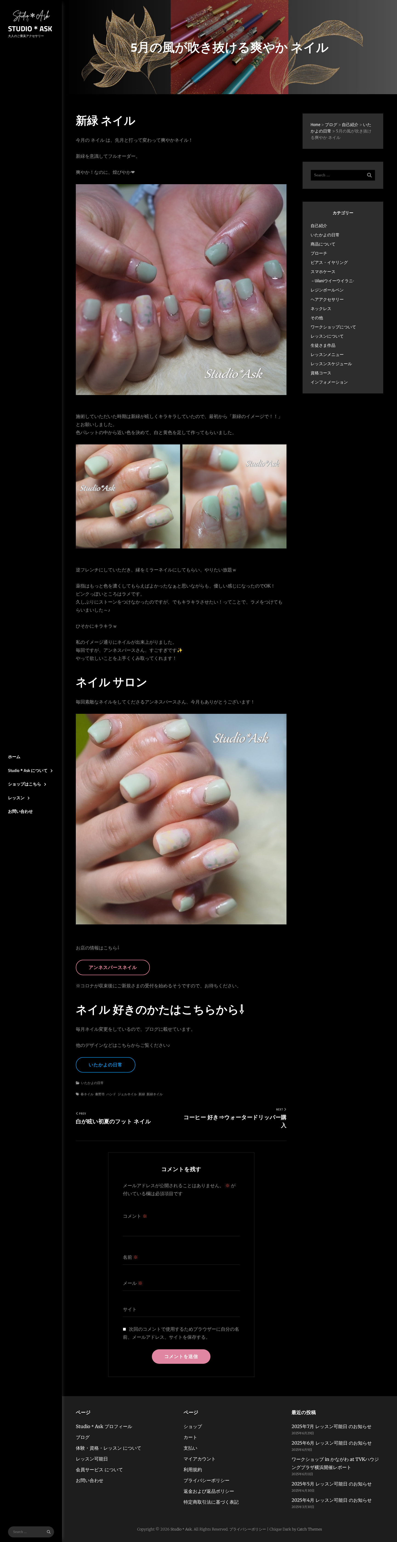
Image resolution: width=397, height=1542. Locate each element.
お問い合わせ (20, 811)
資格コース (321, 372)
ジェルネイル (127, 1094)
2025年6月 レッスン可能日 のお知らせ (332, 1443)
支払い (190, 1448)
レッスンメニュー (327, 354)
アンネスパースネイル (113, 967)
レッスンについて (327, 336)
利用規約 (193, 1469)
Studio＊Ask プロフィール (104, 1426)
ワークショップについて (333, 327)
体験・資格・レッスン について (108, 1448)
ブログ (83, 1437)
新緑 (142, 1094)
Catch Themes (309, 1529)
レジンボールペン (327, 290)
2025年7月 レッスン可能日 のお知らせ (331, 1426)
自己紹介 (319, 225)
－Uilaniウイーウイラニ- (332, 280)
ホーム (14, 757)
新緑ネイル (155, 1094)
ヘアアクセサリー (327, 299)
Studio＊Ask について (28, 770)
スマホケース (323, 271)
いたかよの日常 (105, 1065)
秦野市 (100, 1094)
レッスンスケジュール (331, 363)
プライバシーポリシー (207, 1480)
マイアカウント (200, 1459)
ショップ (193, 1426)
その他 (317, 317)
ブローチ (319, 253)
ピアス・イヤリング (329, 262)
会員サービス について (99, 1469)
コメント (135, 1216)
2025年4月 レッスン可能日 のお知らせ (332, 1500)
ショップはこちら (24, 784)
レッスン (16, 798)
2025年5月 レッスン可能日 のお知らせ (332, 1484)
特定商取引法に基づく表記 (211, 1502)
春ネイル (87, 1094)
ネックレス (321, 308)
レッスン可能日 (92, 1459)
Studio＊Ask (30, 28)
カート (190, 1437)
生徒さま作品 (323, 345)
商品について (323, 244)
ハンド (111, 1094)
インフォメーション (329, 382)
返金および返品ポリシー (209, 1491)
